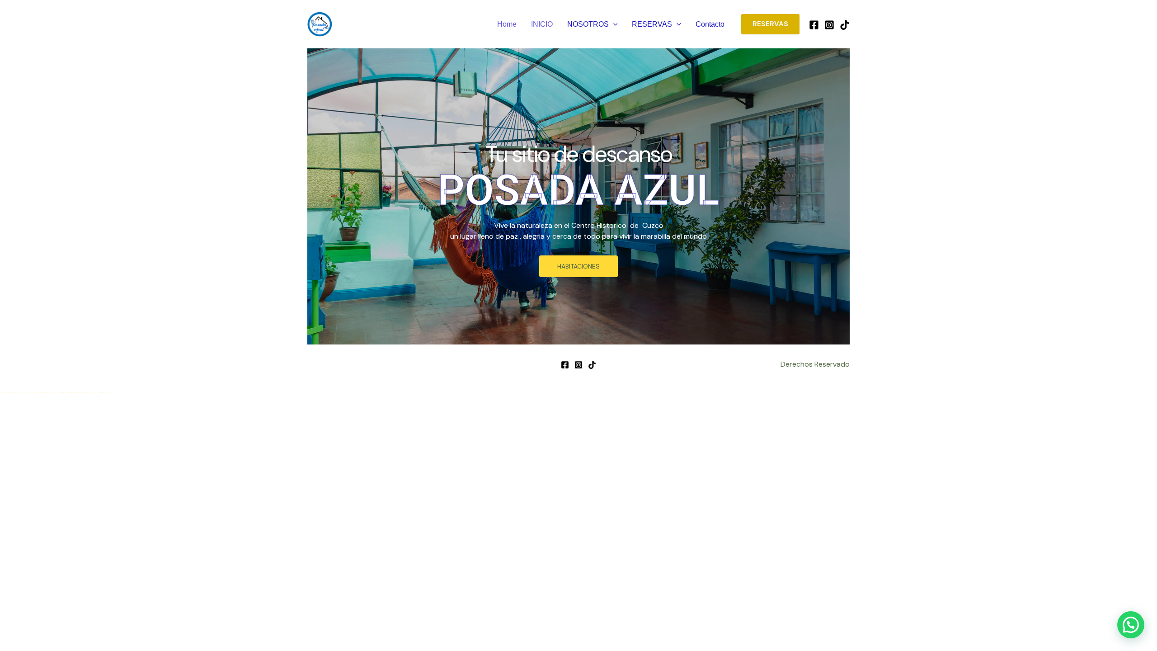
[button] (613, 24)
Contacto (710, 24)
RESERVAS (652, 24)
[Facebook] (814, 25)
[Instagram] (829, 25)
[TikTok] (845, 25)
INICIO (542, 24)
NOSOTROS (588, 24)
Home (507, 24)
